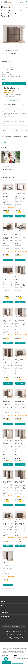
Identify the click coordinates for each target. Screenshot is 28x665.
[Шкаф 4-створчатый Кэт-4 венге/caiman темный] (14, 34)
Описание (6, 130)
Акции (3, 601)
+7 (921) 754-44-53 (11, 123)
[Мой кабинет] (22, 2)
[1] (2, 53)
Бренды (3, 609)
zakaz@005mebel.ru (15, 634)
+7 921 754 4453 (9, 631)
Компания (4, 612)
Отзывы (15, 130)
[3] (5, 53)
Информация (5, 616)
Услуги (3, 605)
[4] (6, 53)
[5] (7, 53)
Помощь (4, 620)
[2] (3, 53)
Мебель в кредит (9, 169)
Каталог (3, 598)
